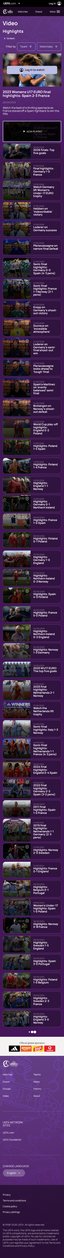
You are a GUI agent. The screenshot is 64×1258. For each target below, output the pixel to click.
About (36, 1095)
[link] (23, 11)
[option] (32, 131)
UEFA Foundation (12, 1139)
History (37, 1088)
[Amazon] (26, 1049)
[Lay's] (38, 1049)
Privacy (7, 1194)
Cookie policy (10, 1206)
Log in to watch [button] (35, 70)
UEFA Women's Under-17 (8, 11)
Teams (37, 1074)
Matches (7, 1074)
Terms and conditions (14, 1200)
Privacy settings (11, 1212)
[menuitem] (24, 11)
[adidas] (14, 1049)
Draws (6, 1081)
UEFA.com (8, 1132)
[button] (54, 11)
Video (6, 1095)
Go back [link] (11, 38)
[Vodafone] (49, 1049)
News (36, 1081)
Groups (7, 1088)
